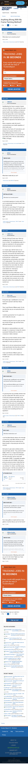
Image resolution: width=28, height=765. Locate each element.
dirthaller (9, 32)
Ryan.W (11, 639)
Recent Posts (14, 12)
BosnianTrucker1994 (8, 649)
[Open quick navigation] (25, 16)
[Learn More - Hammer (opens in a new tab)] (14, 3)
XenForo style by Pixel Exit (14, 760)
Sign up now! (15, 620)
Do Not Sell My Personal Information (13, 753)
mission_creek (7, 713)
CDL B (12, 85)
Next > (16, 25)
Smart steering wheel (16, 629)
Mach (9, 659)
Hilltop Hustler (6, 42)
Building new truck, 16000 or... (15, 658)
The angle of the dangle (16, 715)
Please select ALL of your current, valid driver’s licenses (12, 82)
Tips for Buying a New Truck (15, 638)
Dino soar (9, 295)
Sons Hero (5, 143)
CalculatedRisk (7, 700)
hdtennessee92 (7, 679)
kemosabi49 (16, 143)
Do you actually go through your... (16, 651)
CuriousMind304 (7, 696)
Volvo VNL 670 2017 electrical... (16, 685)
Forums (16, 8)
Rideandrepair (12, 42)
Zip (4, 70)
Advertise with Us (13, 748)
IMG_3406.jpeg (12, 476)
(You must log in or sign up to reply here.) (10, 612)
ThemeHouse (23, 762)
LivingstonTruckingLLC (9, 656)
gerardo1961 (7, 645)
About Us (13, 740)
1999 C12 (17, 221)
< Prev (2, 25)
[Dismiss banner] (26, 3)
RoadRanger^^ (7, 687)
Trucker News (13, 742)
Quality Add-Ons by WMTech (14, 761)
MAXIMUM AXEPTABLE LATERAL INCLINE (17, 662)
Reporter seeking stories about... (18, 633)
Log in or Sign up (22, 6)
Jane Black (13, 635)
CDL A (5, 85)
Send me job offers (14, 89)
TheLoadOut (14, 716)
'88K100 (9, 102)
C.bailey (11, 652)
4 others (22, 143)
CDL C (19, 85)
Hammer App (13, 750)
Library (13, 745)
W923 (18, 42)
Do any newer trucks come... (17, 665)
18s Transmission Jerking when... (20, 655)
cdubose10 (13, 667)
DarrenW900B (15, 630)
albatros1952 (7, 664)
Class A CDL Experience (9, 76)
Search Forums (5, 12)
